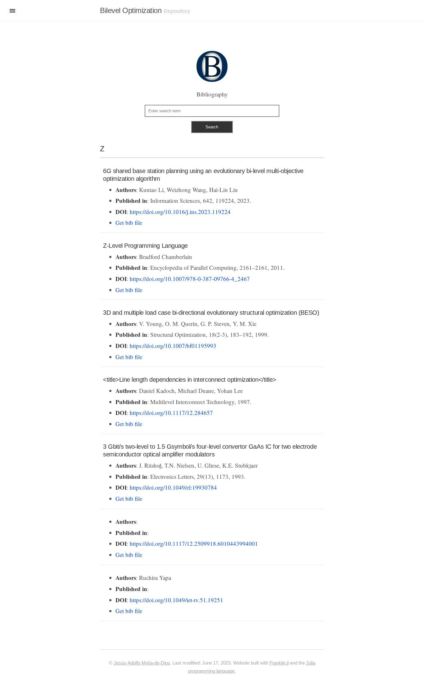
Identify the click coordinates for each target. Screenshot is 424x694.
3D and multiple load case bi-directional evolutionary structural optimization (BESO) (211, 312)
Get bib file (128, 222)
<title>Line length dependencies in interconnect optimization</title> (189, 379)
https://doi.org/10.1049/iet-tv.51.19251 (176, 600)
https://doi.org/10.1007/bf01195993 (173, 345)
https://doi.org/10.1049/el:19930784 (173, 487)
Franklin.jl (279, 662)
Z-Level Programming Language (145, 245)
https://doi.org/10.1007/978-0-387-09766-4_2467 (190, 278)
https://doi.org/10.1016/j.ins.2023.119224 (180, 212)
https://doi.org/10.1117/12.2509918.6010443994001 (194, 543)
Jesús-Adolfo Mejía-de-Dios (142, 662)
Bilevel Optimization (131, 10)
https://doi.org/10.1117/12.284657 (171, 412)
